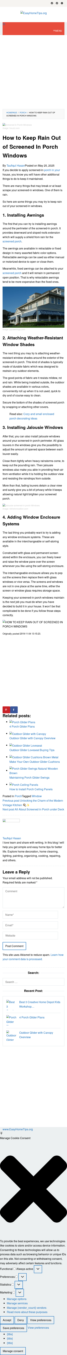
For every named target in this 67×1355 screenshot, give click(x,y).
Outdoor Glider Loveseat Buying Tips (31, 750)
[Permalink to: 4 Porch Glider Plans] (22, 722)
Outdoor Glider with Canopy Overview (32, 738)
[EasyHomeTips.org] (33, 13)
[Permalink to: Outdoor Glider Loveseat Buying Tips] (25, 745)
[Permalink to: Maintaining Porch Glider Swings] (36, 770)
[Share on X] (21, 709)
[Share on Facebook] (14, 709)
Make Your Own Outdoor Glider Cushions (34, 762)
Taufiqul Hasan (12, 838)
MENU (58, 30)
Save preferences (13, 1328)
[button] (33, 1189)
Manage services (17, 1303)
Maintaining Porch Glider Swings (29, 777)
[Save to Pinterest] (6, 709)
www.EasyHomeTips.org (18, 1129)
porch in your (52, 170)
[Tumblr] (61, 3)
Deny (20, 1320)
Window (37, 796)
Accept (7, 1320)
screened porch (12, 241)
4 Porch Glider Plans (22, 726)
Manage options (16, 1299)
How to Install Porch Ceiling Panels (31, 789)
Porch (18, 796)
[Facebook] (51, 3)
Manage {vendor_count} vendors (26, 1308)
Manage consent (13, 1351)
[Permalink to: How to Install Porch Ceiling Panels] (23, 784)
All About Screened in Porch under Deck (33, 809)
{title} (10, 1334)
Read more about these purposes (27, 1312)
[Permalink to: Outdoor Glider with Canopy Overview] (27, 733)
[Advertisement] (33, 72)
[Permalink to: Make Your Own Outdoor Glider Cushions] (33, 757)
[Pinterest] (56, 3)
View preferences (40, 1320)
